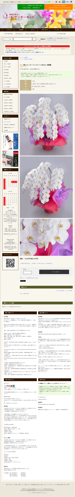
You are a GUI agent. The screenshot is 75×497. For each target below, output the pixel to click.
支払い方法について (10, 484)
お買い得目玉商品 (8, 33)
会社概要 (6, 130)
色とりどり (66, 38)
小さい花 (54, 40)
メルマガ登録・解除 (60, 33)
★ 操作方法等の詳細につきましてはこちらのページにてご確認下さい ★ (24, 52)
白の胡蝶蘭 (49, 38)
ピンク (54, 38)
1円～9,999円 (7, 97)
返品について (23, 277)
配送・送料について (19, 484)
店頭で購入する (19, 33)
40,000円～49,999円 (8, 108)
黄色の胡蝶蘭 (60, 38)
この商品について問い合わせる (38, 263)
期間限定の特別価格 (8, 94)
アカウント (9, 29)
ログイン (33, 29)
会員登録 (21, 29)
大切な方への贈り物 (30, 33)
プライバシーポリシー (48, 484)
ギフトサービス (7, 121)
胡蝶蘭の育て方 (7, 119)
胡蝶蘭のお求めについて (9, 127)
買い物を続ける (49, 263)
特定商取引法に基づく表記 (32, 277)
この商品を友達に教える (25, 263)
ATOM (67, 484)
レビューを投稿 (68, 290)
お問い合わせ (45, 29)
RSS (64, 484)
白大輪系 (26, 57)
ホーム (21, 57)
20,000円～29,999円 (8, 102)
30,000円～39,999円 (28, 59)
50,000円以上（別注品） (9, 111)
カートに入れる (55, 271)
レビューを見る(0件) (60, 290)
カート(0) (56, 29)
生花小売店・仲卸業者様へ (9, 124)
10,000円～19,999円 (8, 100)
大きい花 (49, 40)
